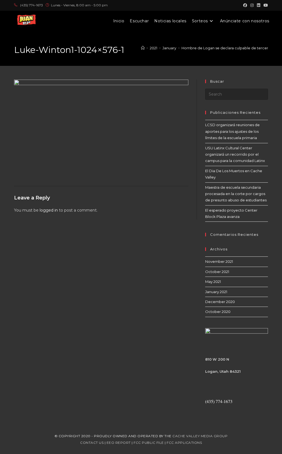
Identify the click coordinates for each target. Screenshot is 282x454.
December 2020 (220, 301)
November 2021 (219, 261)
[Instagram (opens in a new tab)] (252, 5)
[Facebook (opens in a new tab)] (245, 5)
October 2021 (217, 271)
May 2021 (213, 281)
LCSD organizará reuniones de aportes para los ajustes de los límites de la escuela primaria (232, 131)
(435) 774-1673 (31, 5)
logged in (49, 210)
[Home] (143, 48)
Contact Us (92, 443)
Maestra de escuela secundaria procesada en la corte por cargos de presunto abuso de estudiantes (236, 193)
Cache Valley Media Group (199, 436)
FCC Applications (184, 443)
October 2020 (218, 311)
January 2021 (216, 292)
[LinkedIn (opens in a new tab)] (258, 5)
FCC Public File (149, 443)
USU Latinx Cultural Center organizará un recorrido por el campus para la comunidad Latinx (235, 154)
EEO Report (119, 443)
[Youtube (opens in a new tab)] (265, 5)
